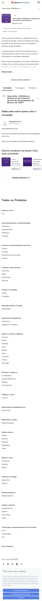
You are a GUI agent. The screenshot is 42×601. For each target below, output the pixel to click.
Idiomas (4, 350)
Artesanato (6, 461)
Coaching (5, 252)
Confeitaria (5, 271)
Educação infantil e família (12, 305)
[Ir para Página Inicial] (20, 2)
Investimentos (7, 385)
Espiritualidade (7, 229)
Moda (4, 448)
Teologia (5, 236)
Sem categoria (7, 546)
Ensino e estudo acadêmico (12, 334)
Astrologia (5, 226)
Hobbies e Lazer (8, 395)
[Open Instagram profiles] (21, 564)
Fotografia (5, 296)
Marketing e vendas (9, 420)
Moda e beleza (7, 432)
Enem (4, 347)
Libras (4, 353)
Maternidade (6, 309)
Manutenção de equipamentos (13, 407)
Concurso (5, 337)
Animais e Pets (8, 210)
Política (4, 360)
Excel (4, 530)
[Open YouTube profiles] (17, 564)
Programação (6, 534)
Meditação (5, 233)
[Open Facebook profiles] (3, 564)
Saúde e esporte (8, 505)
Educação (5, 344)
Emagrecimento (7, 508)
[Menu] (3, 2)
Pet (3, 214)
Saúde (4, 518)
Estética (5, 439)
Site (3, 537)
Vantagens (20, 88)
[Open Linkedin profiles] (12, 564)
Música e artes (7, 458)
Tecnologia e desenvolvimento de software (19, 527)
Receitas (5, 280)
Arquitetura (6, 321)
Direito (4, 340)
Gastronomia (6, 277)
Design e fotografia (9, 290)
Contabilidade (6, 375)
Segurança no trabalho (10, 325)
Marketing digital (8, 423)
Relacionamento (7, 496)
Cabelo (4, 435)
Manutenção (6, 410)
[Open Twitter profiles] (8, 564)
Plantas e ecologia (9, 477)
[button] (19, 99)
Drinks (4, 274)
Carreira (4, 248)
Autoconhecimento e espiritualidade (16, 223)
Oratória (4, 258)
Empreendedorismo (9, 379)
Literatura (5, 356)
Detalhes (33, 88)
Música (4, 467)
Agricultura (5, 480)
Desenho (5, 464)
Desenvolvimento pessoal (11, 255)
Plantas (4, 483)
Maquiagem (6, 445)
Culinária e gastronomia (11, 267)
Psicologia (5, 363)
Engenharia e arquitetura (11, 318)
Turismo (4, 398)
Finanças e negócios (9, 372)
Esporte (4, 511)
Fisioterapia (6, 515)
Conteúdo (7, 88)
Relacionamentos (8, 492)
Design (4, 293)
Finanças (5, 382)
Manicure (5, 442)
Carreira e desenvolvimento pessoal (16, 245)
